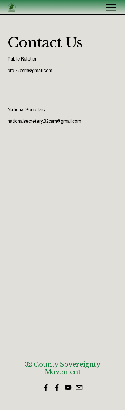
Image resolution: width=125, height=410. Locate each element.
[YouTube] (68, 387)
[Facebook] (45, 387)
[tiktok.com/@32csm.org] (79, 387)
